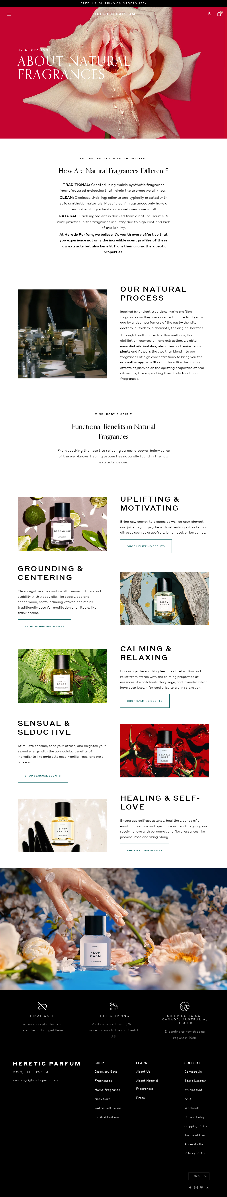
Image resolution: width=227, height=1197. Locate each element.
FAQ (187, 1099)
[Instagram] (196, 1187)
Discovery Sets (106, 1071)
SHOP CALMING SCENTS (145, 701)
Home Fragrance (107, 1089)
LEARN (141, 1063)
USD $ (196, 1176)
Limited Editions (107, 1117)
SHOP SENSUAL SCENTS (43, 775)
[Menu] (41, 14)
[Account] (209, 13)
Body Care (102, 1099)
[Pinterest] (202, 1187)
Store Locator (195, 1080)
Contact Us (193, 1071)
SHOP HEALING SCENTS (144, 850)
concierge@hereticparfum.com (37, 1080)
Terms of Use (194, 1135)
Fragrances (103, 1080)
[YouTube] (207, 1187)
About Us (143, 1071)
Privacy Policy (194, 1153)
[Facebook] (190, 1187)
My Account (193, 1089)
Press (140, 1097)
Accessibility (193, 1144)
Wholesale (192, 1108)
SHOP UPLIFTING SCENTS (146, 546)
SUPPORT (192, 1063)
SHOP (99, 1063)
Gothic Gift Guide (108, 1108)
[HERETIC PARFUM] (114, 14)
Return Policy (194, 1117)
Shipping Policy (195, 1126)
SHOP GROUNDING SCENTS (45, 626)
